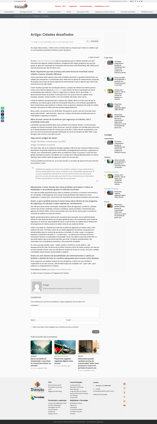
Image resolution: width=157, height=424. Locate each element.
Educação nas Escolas (76, 387)
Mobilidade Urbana (76, 403)
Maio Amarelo (74, 389)
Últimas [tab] (108, 135)
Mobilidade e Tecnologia (79, 400)
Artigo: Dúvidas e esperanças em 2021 (49, 141)
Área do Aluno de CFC (54, 385)
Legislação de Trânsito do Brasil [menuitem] (105, 12)
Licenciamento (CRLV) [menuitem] (54, 12)
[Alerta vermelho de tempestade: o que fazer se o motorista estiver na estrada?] (41, 347)
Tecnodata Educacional (115, 1)
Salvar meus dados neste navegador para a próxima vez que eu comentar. (56, 327)
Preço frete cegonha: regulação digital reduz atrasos (63, 361)
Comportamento (75, 385)
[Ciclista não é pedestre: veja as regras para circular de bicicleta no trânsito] (110, 91)
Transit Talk (73, 397)
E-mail (68, 320)
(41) (106, 386)
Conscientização (76, 382)
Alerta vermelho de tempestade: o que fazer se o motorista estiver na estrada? (41, 362)
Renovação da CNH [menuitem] (83, 12)
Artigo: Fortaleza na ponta (43, 144)
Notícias (29, 16)
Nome (33, 320)
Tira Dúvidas (74, 395)
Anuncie (124, 1)
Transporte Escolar (76, 411)
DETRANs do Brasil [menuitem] (147, 12)
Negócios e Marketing (55, 391)
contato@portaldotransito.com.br (103, 391)
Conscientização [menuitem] (86, 6)
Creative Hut (99, 422)
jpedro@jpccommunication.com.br (59, 269)
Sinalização (73, 407)
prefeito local (58, 90)
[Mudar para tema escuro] (142, 6)
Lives (49, 389)
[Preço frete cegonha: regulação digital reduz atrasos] (65, 347)
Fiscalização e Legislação (57, 400)
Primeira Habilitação (54, 405)
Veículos (72, 414)
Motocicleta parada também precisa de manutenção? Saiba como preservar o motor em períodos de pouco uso (88, 363)
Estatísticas (51, 411)
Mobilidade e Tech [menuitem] (102, 6)
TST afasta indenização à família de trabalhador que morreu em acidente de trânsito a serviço (120, 67)
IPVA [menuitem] (39, 12)
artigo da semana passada (46, 61)
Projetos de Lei (52, 414)
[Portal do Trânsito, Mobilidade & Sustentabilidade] (37, 387)
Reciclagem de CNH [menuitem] (26, 12)
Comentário (35, 305)
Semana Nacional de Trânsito (79, 393)
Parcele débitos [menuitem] (9, 12)
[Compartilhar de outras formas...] (2, 121)
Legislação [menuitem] (73, 6)
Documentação (53, 409)
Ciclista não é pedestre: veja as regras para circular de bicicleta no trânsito (119, 94)
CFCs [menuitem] (64, 6)
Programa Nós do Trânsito (78, 391)
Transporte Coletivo (76, 409)
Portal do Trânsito (20, 16)
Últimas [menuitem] (58, 6)
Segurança (73, 405)
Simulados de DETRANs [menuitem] (128, 12)
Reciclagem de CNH (54, 407)
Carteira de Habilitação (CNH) (57, 403)
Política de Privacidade (100, 394)
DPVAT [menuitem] (69, 12)
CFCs (50, 382)
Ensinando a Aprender (55, 387)
